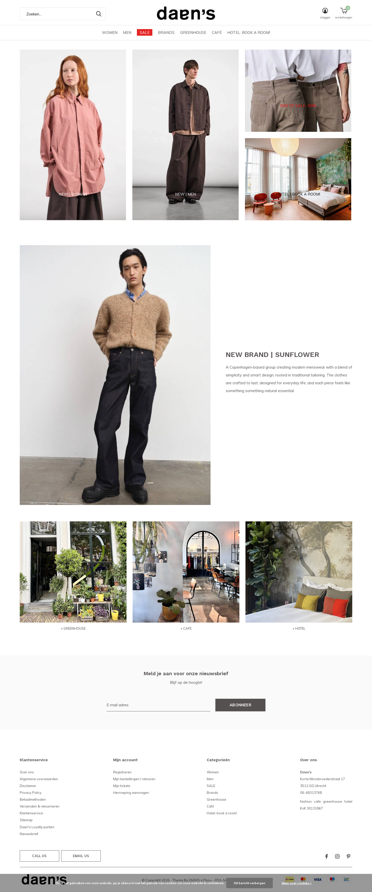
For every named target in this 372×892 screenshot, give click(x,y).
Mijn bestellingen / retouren (134, 779)
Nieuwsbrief (29, 834)
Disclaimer (28, 786)
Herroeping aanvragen (131, 793)
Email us (81, 856)
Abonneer (240, 705)
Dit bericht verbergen (249, 883)
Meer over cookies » (297, 883)
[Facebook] (326, 856)
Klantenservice (31, 813)
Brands (166, 32)
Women (109, 32)
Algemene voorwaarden (39, 779)
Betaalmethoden (33, 799)
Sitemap (26, 820)
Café (217, 32)
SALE (145, 32)
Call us (39, 856)
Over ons (27, 772)
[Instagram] (337, 856)
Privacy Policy (31, 793)
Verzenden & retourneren (39, 806)
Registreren (122, 772)
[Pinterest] (348, 856)
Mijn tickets (121, 786)
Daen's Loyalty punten (37, 827)
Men (127, 32)
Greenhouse (193, 32)
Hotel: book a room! (248, 32)
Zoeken (99, 14)
